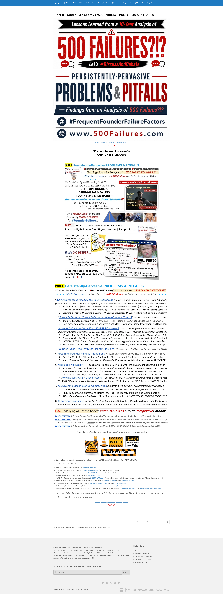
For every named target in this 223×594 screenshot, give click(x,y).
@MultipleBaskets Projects (144, 3)
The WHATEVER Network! (66, 589)
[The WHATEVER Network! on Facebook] (107, 583)
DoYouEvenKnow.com (89, 468)
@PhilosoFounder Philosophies (96, 3)
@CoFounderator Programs (120, 3)
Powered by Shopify (82, 589)
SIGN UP (125, 572)
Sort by (139, 522)
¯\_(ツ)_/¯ (56, 3)
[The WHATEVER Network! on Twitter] (103, 583)
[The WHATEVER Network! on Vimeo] (119, 583)
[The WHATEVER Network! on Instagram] (111, 583)
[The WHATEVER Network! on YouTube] (115, 583)
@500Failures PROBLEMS (72, 3)
